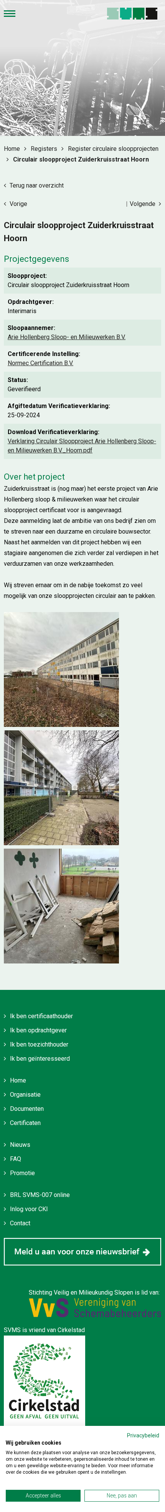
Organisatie (25, 1094)
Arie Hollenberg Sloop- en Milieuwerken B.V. (66, 337)
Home (18, 1080)
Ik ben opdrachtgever (38, 1030)
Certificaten (25, 1123)
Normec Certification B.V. (40, 363)
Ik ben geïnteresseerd (40, 1058)
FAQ (15, 1159)
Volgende (143, 203)
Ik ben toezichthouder (39, 1044)
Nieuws (20, 1144)
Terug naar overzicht (36, 185)
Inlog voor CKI (29, 1209)
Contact (20, 1223)
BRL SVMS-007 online (40, 1194)
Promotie (22, 1173)
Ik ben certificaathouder (41, 1016)
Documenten (27, 1108)
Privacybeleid (143, 1435)
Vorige (17, 203)
